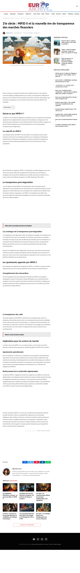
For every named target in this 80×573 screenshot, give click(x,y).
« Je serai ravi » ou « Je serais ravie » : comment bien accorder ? (65, 85)
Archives (46, 544)
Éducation (13, 14)
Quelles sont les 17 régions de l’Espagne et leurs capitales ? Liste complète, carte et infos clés (66, 75)
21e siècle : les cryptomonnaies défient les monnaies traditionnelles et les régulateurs (43, 497)
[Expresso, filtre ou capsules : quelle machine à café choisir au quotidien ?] (57, 43)
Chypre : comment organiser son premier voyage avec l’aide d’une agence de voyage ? (69, 52)
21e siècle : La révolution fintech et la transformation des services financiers (43, 516)
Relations (70, 14)
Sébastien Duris (9, 33)
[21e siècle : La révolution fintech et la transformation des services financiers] (43, 507)
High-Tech (28, 14)
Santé (42, 14)
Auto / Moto (36, 14)
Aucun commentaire (28, 33)
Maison (47, 14)
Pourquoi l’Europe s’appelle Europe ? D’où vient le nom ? (65, 109)
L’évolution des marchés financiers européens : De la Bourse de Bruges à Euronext (26, 496)
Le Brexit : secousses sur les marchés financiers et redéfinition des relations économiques (10, 516)
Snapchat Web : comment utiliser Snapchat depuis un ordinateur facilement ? (66, 115)
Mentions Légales (57, 544)
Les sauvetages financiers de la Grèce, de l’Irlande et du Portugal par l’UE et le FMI (26, 516)
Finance (12, 18)
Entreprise (21, 14)
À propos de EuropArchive (37, 544)
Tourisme (58, 14)
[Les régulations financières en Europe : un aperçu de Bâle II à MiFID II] (10, 487)
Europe (6, 14)
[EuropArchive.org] (40, 6)
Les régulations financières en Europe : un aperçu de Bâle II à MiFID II (10, 496)
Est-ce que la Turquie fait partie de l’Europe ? (66, 120)
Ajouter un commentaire (27, 525)
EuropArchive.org (6, 18)
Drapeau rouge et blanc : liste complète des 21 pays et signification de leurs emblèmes (65, 104)
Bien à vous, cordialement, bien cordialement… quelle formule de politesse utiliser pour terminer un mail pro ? (66, 92)
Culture (64, 14)
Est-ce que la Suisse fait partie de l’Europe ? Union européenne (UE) (66, 97)
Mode (53, 14)
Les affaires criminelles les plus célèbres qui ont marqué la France (65, 125)
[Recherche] (77, 6)
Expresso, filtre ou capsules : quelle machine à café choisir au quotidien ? (68, 42)
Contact (50, 544)
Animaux (76, 14)
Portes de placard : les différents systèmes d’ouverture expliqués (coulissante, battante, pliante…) (67, 61)
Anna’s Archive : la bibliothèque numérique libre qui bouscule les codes (66, 80)
